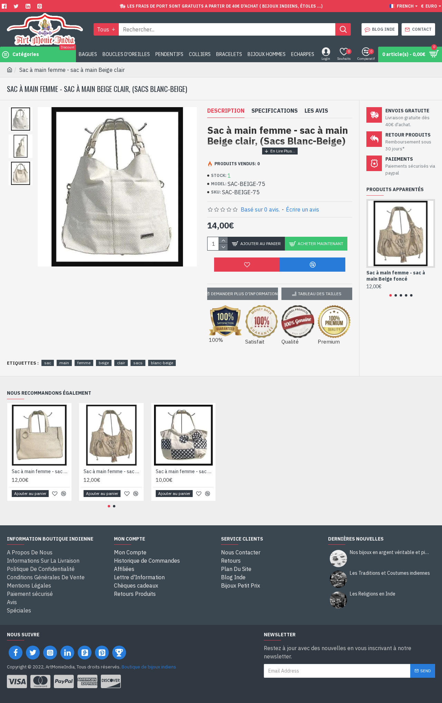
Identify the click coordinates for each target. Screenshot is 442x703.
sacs (138, 362)
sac (47, 362)
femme (83, 362)
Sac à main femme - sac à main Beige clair (185, 471)
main (64, 362)
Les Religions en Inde (372, 594)
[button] (390, 295)
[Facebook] (5, 6)
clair (121, 362)
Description (225, 110)
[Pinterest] (41, 6)
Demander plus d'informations (244, 293)
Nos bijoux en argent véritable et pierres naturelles (390, 552)
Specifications (274, 110)
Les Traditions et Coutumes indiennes (390, 573)
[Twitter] (17, 6)
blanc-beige (162, 362)
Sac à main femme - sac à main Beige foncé (395, 276)
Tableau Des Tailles (320, 293)
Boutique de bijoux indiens (149, 667)
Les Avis (316, 110)
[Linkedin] (29, 6)
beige (104, 362)
